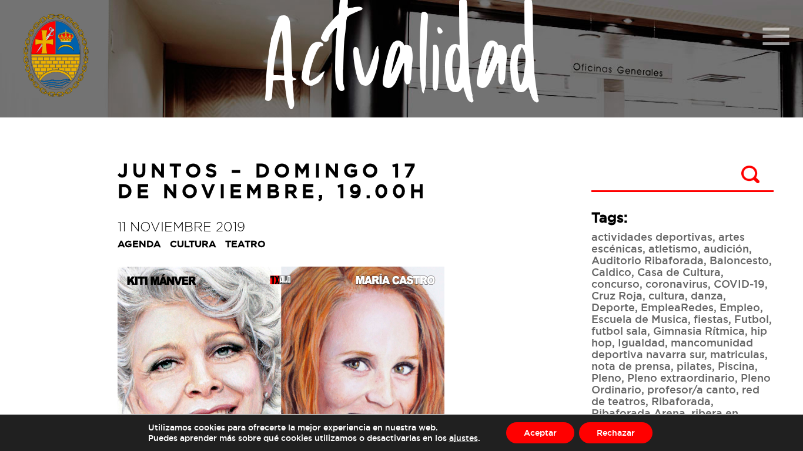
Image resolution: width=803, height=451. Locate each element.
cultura (666, 295)
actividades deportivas (651, 237)
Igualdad (641, 342)
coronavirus (676, 284)
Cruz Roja (617, 295)
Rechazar (616, 432)
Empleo (740, 307)
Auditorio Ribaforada (647, 260)
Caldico (611, 272)
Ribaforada (681, 401)
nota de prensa (631, 366)
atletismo (673, 248)
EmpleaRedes (677, 307)
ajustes (463, 437)
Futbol (751, 319)
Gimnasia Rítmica (699, 330)
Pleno (606, 377)
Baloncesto (739, 260)
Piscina (736, 366)
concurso (615, 284)
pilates (694, 366)
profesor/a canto (691, 389)
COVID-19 (739, 284)
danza (707, 295)
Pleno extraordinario (681, 377)
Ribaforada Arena (638, 413)
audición (726, 248)
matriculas (737, 354)
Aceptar (540, 432)
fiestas (711, 319)
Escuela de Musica (639, 319)
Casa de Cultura (679, 272)
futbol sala (619, 330)
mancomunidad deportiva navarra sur (672, 348)
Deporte (613, 307)
